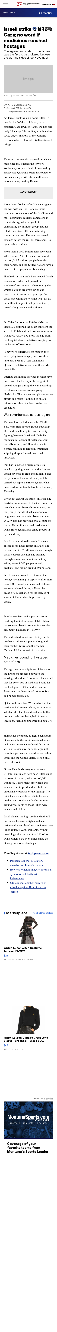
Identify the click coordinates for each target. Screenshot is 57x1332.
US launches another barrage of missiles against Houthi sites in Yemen (28, 887)
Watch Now (47, 4)
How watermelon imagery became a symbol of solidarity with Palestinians (30, 874)
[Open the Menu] (5, 4)
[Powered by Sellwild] (48, 1099)
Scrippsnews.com (38, 853)
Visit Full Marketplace (42, 913)
